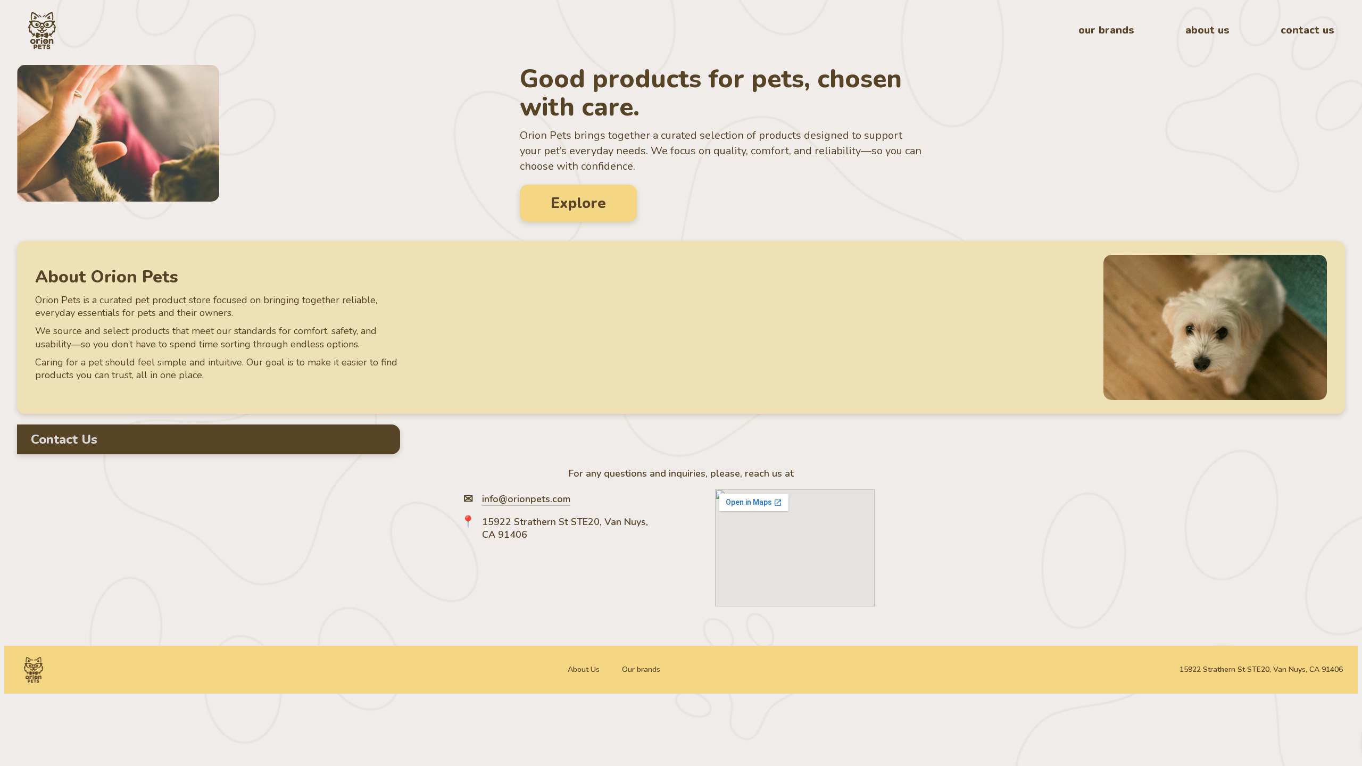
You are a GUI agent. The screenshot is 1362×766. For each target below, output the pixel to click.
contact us (1307, 30)
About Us (584, 669)
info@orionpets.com (526, 499)
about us (1207, 30)
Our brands (641, 669)
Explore (578, 203)
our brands (1106, 30)
